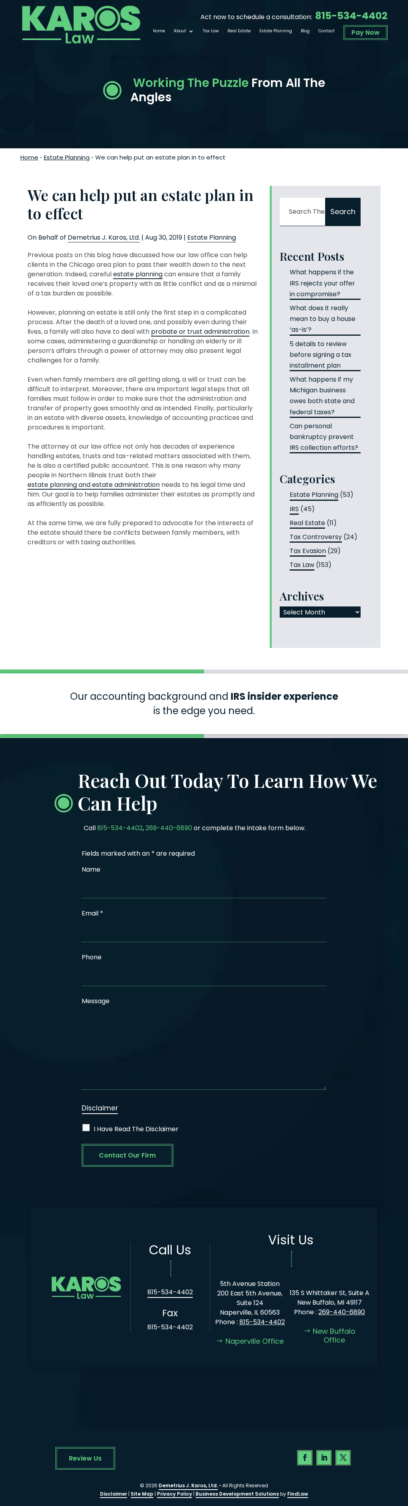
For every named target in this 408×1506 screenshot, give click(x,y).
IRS (294, 509)
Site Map (142, 1493)
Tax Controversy (316, 536)
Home (159, 31)
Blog (305, 31)
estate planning (138, 274)
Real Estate (239, 31)
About (180, 31)
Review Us (85, 1458)
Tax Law (211, 31)
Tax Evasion (308, 550)
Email (92, 913)
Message (96, 1001)
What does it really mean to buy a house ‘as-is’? (322, 318)
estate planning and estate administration (93, 484)
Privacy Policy (174, 1493)
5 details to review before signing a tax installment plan (320, 354)
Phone (92, 957)
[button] (400, 1448)
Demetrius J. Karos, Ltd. (104, 237)
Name (91, 869)
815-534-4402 (351, 16)
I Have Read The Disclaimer (136, 1129)
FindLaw (297, 1493)
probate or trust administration (200, 331)
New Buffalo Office (334, 1335)
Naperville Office (255, 1341)
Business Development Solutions (237, 1493)
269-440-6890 (168, 828)
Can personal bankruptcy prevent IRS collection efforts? (324, 436)
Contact (326, 31)
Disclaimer (100, 1108)
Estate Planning (275, 31)
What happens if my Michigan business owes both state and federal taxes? (322, 396)
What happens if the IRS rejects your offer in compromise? (322, 283)
